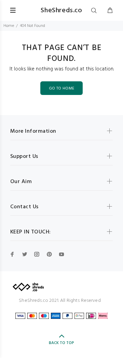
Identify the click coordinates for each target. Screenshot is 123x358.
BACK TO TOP (61, 343)
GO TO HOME (61, 88)
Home (8, 25)
